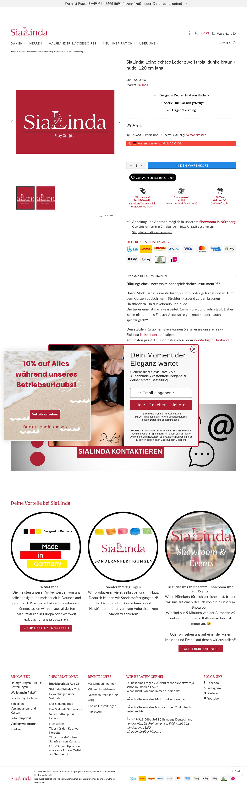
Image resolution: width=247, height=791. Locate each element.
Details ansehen (45, 414)
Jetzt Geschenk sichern (161, 405)
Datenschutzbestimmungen (164, 420)
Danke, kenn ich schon (45, 426)
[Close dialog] (193, 349)
